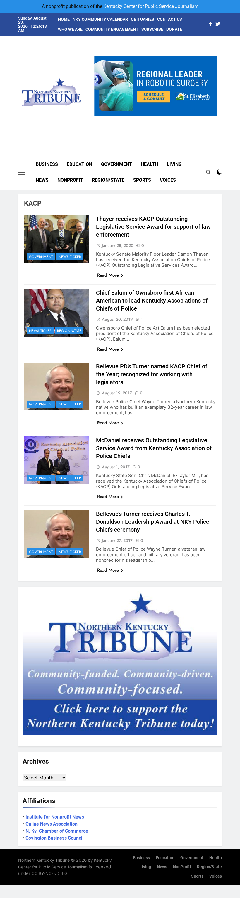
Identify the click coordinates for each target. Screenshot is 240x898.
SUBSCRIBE (152, 29)
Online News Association (51, 824)
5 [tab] (179, 119)
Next (211, 116)
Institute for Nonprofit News (54, 817)
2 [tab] (147, 119)
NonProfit (70, 180)
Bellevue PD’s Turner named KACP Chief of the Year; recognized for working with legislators (151, 374)
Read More (108, 275)
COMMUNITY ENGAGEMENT (111, 29)
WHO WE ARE (70, 29)
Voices (168, 180)
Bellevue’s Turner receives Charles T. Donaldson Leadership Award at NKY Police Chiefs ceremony (152, 521)
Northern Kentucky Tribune (44, 860)
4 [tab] (168, 119)
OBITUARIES (142, 19)
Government (116, 164)
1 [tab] (136, 119)
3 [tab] (158, 119)
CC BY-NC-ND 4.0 (49, 873)
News (42, 180)
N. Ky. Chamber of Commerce (56, 831)
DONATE (174, 29)
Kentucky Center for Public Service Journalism (150, 6)
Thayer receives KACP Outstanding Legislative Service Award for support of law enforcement (153, 226)
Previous (101, 116)
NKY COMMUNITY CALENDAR (100, 19)
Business (47, 164)
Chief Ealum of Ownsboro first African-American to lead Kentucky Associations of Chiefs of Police (152, 300)
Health (149, 164)
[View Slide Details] (159, 86)
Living (174, 164)
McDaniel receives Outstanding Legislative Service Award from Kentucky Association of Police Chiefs (154, 448)
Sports (142, 180)
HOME (64, 19)
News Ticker (70, 256)
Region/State (108, 180)
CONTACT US (169, 19)
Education (79, 164)
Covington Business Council (54, 838)
